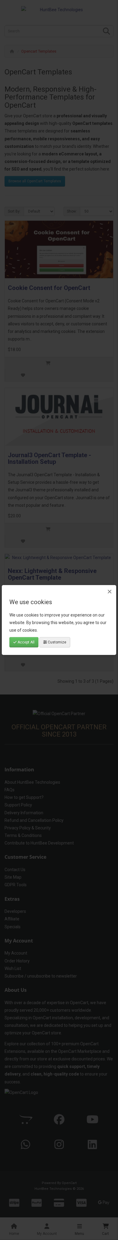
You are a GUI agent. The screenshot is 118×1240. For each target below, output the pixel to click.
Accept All (25, 642)
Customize (56, 642)
